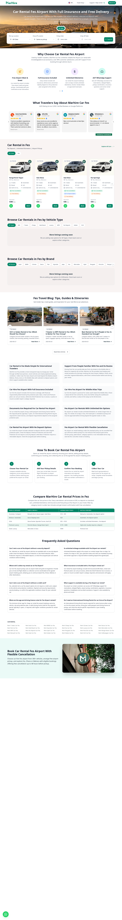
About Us (112, 3)
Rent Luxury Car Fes (86, 628)
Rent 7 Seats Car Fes (13, 625)
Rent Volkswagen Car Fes (106, 633)
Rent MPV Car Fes (12, 630)
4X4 (19, 225)
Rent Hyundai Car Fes (50, 628)
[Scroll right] (113, 264)
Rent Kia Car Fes (67, 628)
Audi (20, 264)
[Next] (112, 184)
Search (109, 39)
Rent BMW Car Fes (49, 625)
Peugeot (92, 264)
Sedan (76, 225)
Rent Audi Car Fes (31, 625)
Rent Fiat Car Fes (12, 628)
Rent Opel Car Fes (49, 630)
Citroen (34, 264)
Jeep (63, 264)
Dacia (41, 264)
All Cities (11, 153)
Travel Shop (80, 3)
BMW (26, 264)
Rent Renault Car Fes (13, 633)
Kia (69, 264)
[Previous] (10, 184)
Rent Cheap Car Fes (68, 625)
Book (28, 206)
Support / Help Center (96, 3)
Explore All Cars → (107, 146)
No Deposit (67, 225)
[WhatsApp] (11, 206)
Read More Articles (59, 352)
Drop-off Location (38, 36)
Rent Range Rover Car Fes (106, 630)
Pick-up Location (14, 36)
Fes (19, 153)
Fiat (48, 264)
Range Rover (111, 264)
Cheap (34, 225)
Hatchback (42, 225)
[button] (113, 121)
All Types (11, 225)
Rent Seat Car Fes (31, 633)
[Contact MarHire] (6, 914)
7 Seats (26, 225)
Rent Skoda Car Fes (68, 633)
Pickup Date (60, 36)
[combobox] (20, 39)
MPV (58, 225)
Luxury (51, 225)
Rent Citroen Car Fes (86, 625)
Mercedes (77, 264)
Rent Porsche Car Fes (86, 630)
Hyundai (55, 264)
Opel (85, 264)
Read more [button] (14, 129)
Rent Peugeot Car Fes (68, 630)
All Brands (12, 264)
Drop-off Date (84, 36)
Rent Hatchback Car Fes (33, 628)
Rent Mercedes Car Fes (105, 628)
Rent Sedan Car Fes (49, 633)
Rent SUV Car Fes (85, 633)
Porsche (101, 264)
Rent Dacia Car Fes (104, 625)
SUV (82, 225)
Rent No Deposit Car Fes (33, 630)
